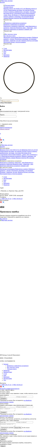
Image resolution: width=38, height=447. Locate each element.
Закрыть (3, 439)
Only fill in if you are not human (9, 121)
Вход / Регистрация (6, 102)
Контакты (6, 55)
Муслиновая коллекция (26, 18)
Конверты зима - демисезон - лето (26, 28)
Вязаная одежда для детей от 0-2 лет (15, 8)
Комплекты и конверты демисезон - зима (16, 26)
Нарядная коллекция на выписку (12, 156)
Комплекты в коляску (25, 37)
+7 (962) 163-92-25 (16, 198)
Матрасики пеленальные (11, 37)
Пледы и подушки (32, 40)
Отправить (3, 398)
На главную (3, 218)
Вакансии (6, 56)
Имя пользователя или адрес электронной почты (14, 111)
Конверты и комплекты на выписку (18, 365)
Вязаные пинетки (13, 18)
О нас (5, 48)
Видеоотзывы (8, 50)
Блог (5, 51)
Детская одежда (12, 369)
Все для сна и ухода (13, 367)
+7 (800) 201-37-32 (5, 198)
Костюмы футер (9, 13)
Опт (5, 53)
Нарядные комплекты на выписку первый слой (18, 29)
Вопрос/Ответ (8, 372)
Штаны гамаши (11, 158)
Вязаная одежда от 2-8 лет (30, 150)
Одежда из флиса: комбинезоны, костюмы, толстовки (20, 12)
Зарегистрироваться (6, 127)
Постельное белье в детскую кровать (15, 42)
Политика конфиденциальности (9, 388)
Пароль (2, 114)
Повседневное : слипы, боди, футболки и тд (19, 14)
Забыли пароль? (5, 129)
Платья (32, 10)
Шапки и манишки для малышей (19, 16)
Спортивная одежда (20, 13)
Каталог (2, 2)
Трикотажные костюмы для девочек (19, 10)
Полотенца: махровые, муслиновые (25, 39)
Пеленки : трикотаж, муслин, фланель (15, 40)
